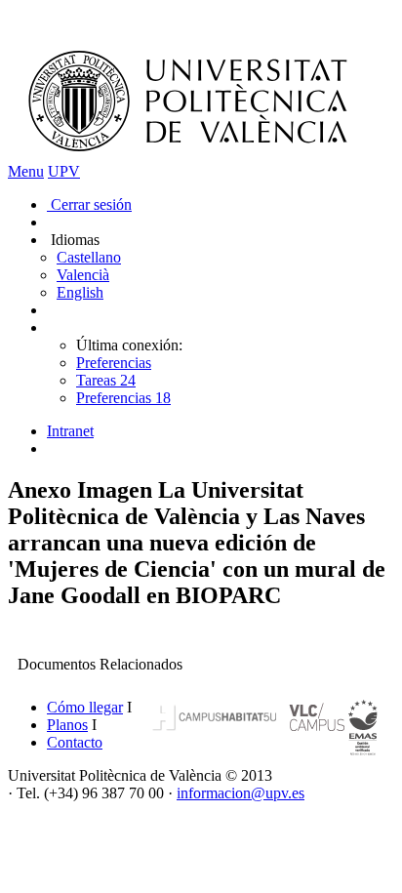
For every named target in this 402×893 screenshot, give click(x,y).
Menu (26, 171)
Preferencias (113, 362)
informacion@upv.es (240, 793)
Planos (67, 724)
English (80, 292)
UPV (64, 171)
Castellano (89, 257)
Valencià (83, 274)
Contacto (74, 742)
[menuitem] (220, 431)
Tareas (106, 380)
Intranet (70, 431)
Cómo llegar (85, 707)
